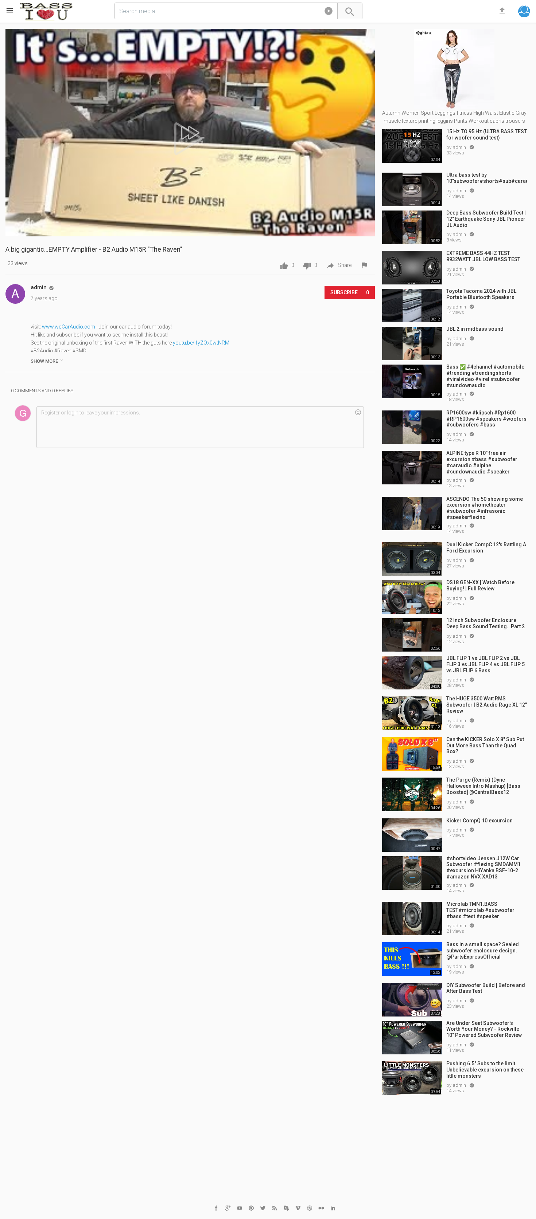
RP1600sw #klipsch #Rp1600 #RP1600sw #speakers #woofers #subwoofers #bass (486, 419)
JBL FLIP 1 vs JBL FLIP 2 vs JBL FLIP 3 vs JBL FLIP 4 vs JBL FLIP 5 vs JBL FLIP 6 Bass (485, 664)
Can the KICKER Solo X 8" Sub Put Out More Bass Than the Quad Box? (485, 745)
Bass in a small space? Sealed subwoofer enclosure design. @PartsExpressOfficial (482, 950)
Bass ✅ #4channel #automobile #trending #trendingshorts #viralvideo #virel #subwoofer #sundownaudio (485, 375)
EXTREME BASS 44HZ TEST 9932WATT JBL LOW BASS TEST (483, 256)
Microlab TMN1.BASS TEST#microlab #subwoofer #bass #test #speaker (480, 910)
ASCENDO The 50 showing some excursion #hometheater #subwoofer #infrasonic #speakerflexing (484, 507)
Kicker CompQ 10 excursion (479, 820)
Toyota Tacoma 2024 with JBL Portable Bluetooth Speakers (481, 294)
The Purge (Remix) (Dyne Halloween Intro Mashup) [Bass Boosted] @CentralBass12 (483, 786)
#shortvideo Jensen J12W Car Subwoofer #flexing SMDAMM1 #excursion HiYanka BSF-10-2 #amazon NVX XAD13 (483, 867)
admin (460, 147)
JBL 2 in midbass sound (475, 329)
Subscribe (349, 292)
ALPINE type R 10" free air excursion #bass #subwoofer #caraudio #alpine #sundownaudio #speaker (481, 461)
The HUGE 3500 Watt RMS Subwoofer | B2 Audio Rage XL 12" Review (486, 705)
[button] (328, 12)
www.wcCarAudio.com (68, 327)
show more (48, 360)
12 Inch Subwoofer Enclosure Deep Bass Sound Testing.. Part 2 (485, 623)
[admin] (15, 294)
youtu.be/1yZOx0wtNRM (201, 343)
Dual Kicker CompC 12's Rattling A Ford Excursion (486, 548)
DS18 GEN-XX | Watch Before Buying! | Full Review (480, 585)
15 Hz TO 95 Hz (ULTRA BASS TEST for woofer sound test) (486, 135)
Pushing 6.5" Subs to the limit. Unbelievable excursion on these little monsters (485, 1070)
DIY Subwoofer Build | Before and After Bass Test (485, 988)
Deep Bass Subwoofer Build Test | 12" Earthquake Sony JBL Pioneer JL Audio (486, 219)
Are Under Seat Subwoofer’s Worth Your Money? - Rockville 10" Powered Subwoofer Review (484, 1029)
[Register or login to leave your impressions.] (200, 427)
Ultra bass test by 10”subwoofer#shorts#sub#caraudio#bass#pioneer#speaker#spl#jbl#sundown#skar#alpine (486, 178)
